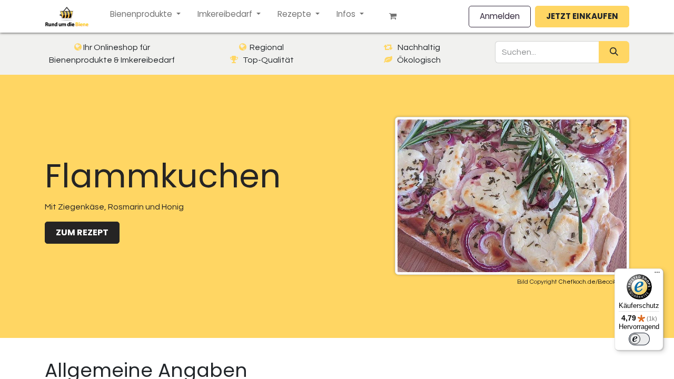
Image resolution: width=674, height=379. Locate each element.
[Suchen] (614, 52)
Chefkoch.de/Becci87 (590, 281)
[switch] (639, 339)
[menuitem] (145, 14)
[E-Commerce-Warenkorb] (397, 16)
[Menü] (657, 274)
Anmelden (500, 16)
